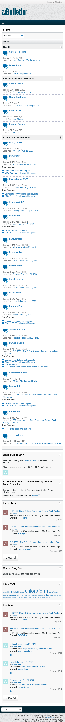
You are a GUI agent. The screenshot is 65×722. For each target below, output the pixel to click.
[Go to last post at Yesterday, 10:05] (11, 691)
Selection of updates (22, 92)
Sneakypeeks (16, 279)
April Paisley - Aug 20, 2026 (25, 164)
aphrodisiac (6, 592)
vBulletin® (50, 717)
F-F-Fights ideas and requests (18, 429)
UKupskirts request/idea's (16, 230)
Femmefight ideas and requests (18, 403)
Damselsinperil (16, 343)
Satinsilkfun (15, 292)
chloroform (36, 591)
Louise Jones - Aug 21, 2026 (25, 261)
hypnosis (27, 595)
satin (25, 597)
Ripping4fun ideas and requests (18, 321)
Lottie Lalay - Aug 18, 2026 (24, 187)
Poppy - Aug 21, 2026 (22, 315)
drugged (5, 595)
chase (22, 592)
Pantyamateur (16, 239)
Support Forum (17, 124)
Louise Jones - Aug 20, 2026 (25, 288)
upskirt (48, 597)
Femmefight (15, 386)
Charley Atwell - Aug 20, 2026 (25, 211)
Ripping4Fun (16, 306)
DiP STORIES (11, 364)
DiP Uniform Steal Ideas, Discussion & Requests (26, 367)
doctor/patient (53, 592)
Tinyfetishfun (16, 435)
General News (16, 83)
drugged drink (15, 595)
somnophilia (41, 597)
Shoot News (15, 110)
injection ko (41, 595)
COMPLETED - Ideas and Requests (20, 173)
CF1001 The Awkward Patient (26, 381)
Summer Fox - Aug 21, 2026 (25, 274)
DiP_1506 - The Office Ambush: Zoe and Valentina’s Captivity (37, 542)
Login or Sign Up (54, 2)
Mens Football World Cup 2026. (26, 60)
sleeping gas (32, 597)
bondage (15, 592)
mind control (7, 597)
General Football (17, 52)
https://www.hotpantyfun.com (34, 685)
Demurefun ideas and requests (18, 171)
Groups (16, 132)
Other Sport (15, 65)
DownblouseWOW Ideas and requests (21, 194)
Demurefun (14, 156)
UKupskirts (15, 215)
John (14, 513)
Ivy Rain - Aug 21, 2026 (23, 151)
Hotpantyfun (15, 265)
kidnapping (51, 595)
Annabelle (16, 646)
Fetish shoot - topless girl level (26, 105)
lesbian (59, 595)
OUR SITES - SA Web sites (16, 137)
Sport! (6, 47)
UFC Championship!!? (22, 74)
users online (30, 460)
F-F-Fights (14, 411)
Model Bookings (17, 97)
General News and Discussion (18, 79)
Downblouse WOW (18, 179)
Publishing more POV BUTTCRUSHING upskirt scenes (37, 443)
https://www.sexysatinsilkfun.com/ (38, 649)
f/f (23, 595)
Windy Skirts (15, 142)
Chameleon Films (18, 373)
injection (34, 595)
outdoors (14, 597)
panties (21, 597)
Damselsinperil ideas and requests (20, 360)
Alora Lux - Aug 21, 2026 (23, 224)
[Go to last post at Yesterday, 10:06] (11, 673)
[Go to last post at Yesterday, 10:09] (11, 655)
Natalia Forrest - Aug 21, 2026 (26, 338)
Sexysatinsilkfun (17, 329)
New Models (18, 119)
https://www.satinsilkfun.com (33, 667)
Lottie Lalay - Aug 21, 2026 (24, 301)
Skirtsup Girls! (16, 202)
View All (11, 557)
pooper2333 (37, 495)
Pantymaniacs (16, 252)
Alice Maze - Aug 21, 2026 (24, 247)
